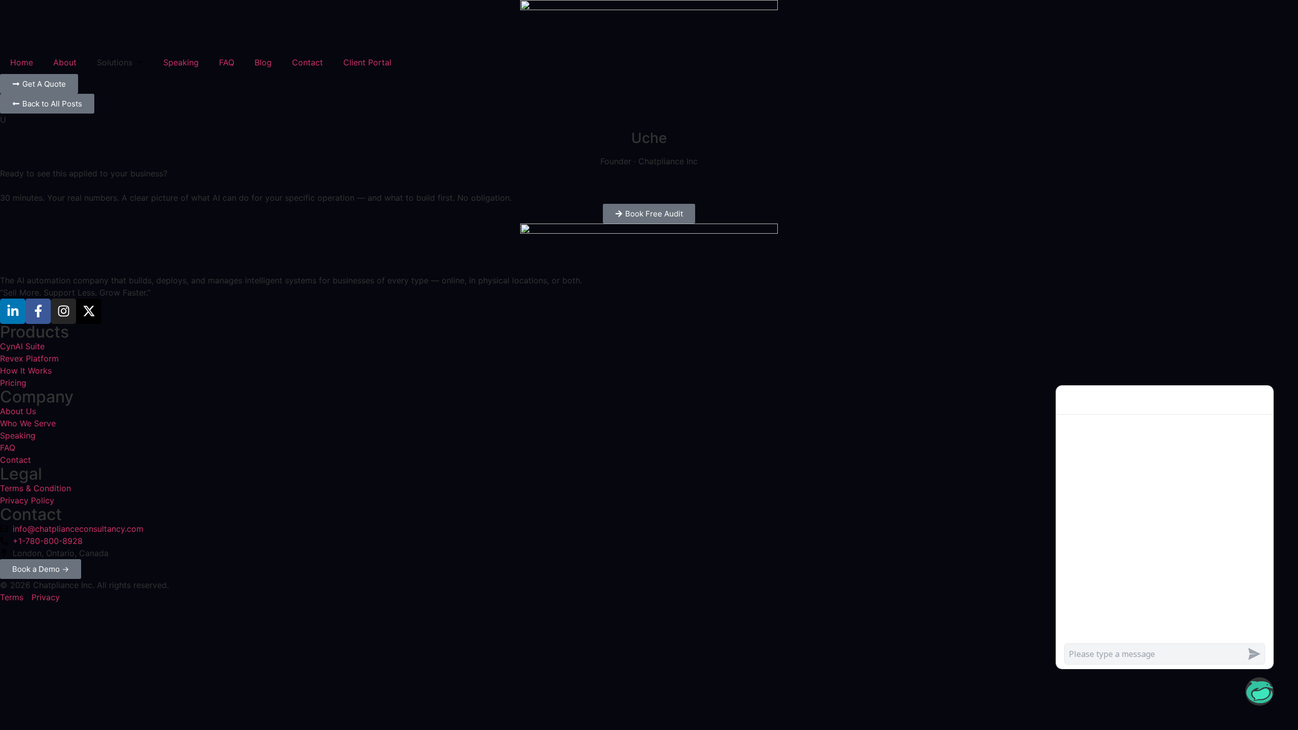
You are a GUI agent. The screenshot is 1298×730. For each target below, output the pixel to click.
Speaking (181, 62)
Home (21, 62)
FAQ (226, 62)
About (65, 62)
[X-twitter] (88, 311)
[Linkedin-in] (12, 311)
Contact (307, 62)
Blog (263, 62)
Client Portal (367, 62)
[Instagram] (63, 311)
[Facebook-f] (38, 311)
